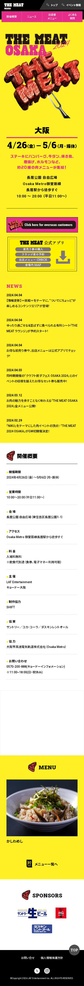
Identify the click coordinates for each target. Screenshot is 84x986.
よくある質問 (72, 16)
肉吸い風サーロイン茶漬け (26, 841)
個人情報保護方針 (52, 958)
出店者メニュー (52, 16)
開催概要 (11, 16)
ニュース (31, 16)
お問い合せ (28, 958)
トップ (54, 5)
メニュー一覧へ (46, 864)
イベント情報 (73, 5)
